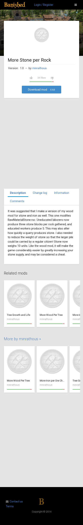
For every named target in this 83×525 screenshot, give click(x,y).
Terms (10, 506)
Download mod (41, 89)
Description (18, 193)
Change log (40, 193)
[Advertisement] (41, 143)
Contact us (16, 501)
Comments (17, 201)
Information (61, 193)
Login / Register (43, 4)
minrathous (39, 68)
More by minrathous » (22, 339)
